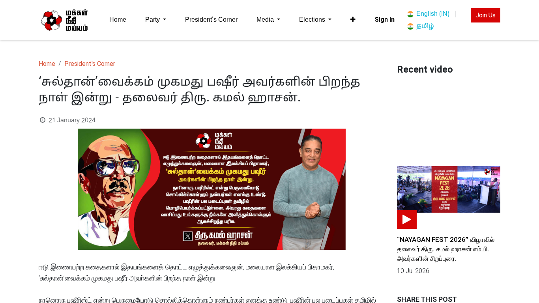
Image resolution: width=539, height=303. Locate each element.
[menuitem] (118, 20)
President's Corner (89, 63)
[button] (353, 20)
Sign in (384, 19)
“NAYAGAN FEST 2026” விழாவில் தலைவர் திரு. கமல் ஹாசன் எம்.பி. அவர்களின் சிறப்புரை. (445, 249)
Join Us (485, 15)
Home (47, 63)
